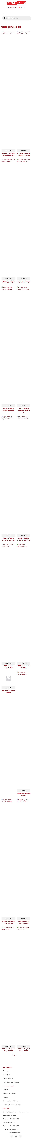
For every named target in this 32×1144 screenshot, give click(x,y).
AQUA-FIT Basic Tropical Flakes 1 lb (8, 539)
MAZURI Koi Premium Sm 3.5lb (23, 667)
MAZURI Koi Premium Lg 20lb (23, 794)
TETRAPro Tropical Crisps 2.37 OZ (8, 1050)
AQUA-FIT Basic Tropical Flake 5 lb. (8, 409)
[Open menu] (3, 14)
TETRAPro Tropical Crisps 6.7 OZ (24, 1050)
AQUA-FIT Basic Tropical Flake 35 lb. (23, 539)
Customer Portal (11, 7)
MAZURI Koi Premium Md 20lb (8, 691)
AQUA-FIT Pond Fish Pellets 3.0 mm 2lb (8, 154)
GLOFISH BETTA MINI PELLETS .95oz (8, 922)
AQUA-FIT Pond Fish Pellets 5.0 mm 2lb (8, 282)
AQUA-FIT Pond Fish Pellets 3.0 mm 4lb (23, 154)
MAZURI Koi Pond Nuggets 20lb (8, 667)
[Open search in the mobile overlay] (17, 18)
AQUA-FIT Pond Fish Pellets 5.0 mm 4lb (23, 282)
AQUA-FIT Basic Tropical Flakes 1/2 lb (24, 410)
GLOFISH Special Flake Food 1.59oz (23, 922)
